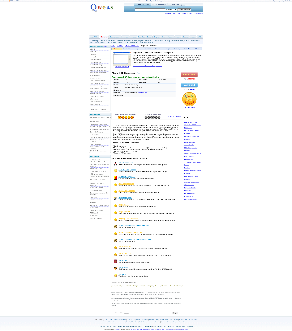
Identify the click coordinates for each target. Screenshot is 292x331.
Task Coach (93, 202)
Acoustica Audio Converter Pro (99, 129)
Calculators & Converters (114, 41)
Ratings (167, 49)
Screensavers (198, 14)
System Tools (183, 319)
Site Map (102, 326)
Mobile (184, 14)
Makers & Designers (142, 319)
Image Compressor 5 (127, 191)
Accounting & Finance (97, 41)
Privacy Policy (184, 329)
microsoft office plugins (97, 96)
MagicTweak (123, 267)
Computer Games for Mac (180, 322)
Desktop (125, 37)
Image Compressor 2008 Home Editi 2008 (135, 239)
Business (120, 46)
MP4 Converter (94, 121)
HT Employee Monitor (97, 174)
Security (178, 37)
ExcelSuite (93, 197)
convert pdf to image (96, 65)
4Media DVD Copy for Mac (98, 124)
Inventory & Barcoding (162, 41)
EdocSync (187, 133)
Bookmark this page (158, 0)
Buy (137, 49)
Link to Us (139, 329)
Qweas (117, 329)
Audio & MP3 (130, 319)
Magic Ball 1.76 (124, 253)
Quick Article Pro (95, 159)
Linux (178, 14)
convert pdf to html (95, 62)
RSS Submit (94, 213)
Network (170, 37)
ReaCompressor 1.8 (126, 184)
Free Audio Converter (96, 210)
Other (108, 42)
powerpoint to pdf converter (98, 73)
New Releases (158, 326)
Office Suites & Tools (97, 42)
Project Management (131, 42)
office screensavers (96, 101)
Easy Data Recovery (96, 132)
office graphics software (97, 80)
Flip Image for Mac (189, 193)
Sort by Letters (111, 326)
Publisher (187, 49)
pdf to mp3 (179, 286)
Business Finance (155, 322)
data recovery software (97, 91)
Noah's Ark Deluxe (96, 144)
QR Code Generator (96, 190)
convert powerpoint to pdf (98, 67)
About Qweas (3, 0)
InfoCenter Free (188, 159)
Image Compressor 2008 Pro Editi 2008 (134, 225)
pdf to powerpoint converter (98, 70)
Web (199, 37)
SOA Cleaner (94, 208)
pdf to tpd (172, 286)
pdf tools (92, 49)
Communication (115, 37)
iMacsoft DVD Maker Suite (191, 182)
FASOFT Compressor (127, 170)
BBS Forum (18, 0)
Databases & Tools (130, 41)
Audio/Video (94, 37)
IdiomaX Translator (189, 142)
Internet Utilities (163, 319)
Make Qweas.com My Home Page (145, 0)
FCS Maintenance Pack (190, 122)
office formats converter (97, 83)
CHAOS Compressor (127, 177)
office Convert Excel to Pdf (98, 162)
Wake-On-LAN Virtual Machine (99, 205)
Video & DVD (108, 319)
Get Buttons (133, 329)
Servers (185, 37)
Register (275, 0)
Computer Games (166, 322)
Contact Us (153, 329)
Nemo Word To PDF (96, 169)
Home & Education (110, 322)
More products (142, 93)
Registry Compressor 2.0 (128, 219)
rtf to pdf (128, 286)
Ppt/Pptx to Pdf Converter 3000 (99, 176)
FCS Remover (188, 127)
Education (141, 37)
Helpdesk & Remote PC (146, 41)
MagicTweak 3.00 (125, 246)
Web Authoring (174, 319)
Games (190, 14)
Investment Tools (177, 41)
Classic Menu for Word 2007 (99, 171)
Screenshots (147, 49)
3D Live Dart (94, 215)
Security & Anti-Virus (131, 322)
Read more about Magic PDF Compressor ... (147, 66)
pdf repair (150, 286)
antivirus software (95, 94)
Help (283, 0)
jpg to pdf (114, 286)
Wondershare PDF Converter (192, 125)
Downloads (127, 49)
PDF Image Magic (125, 198)
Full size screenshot (122, 67)
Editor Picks (148, 326)
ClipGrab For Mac (189, 185)
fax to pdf (93, 52)
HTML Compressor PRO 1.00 (130, 232)
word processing (95, 75)
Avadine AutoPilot (189, 145)
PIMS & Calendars (117, 42)
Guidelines (177, 329)
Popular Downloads (136, 326)
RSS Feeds (12, 0)
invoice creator (94, 107)
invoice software (95, 104)
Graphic (156, 37)
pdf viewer (93, 54)
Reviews (157, 49)
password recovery (96, 86)
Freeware (171, 326)
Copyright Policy (170, 329)
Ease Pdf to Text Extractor (191, 130)
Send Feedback (288, 0)
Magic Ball (123, 260)
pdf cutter (164, 286)
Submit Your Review (174, 116)
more (105, 46)
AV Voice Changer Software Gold (100, 127)
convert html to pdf (95, 59)
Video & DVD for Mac (120, 319)
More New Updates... (96, 218)
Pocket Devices (143, 322)
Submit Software (123, 326)
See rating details (189, 107)
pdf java (121, 286)
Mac (174, 14)
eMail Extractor (94, 134)
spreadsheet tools (95, 78)
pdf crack (157, 286)
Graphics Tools (153, 319)
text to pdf (93, 57)
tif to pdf (142, 286)
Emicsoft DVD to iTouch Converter (100, 137)
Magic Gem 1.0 (124, 212)
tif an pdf (135, 286)
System (193, 37)
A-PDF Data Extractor (96, 188)
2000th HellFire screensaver (99, 151)
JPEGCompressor (126, 163)
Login (279, 0)
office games (94, 99)
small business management (99, 88)
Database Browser (96, 200)
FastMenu (187, 167)
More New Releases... (190, 199)
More (197, 49)
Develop (133, 37)
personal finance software (98, 109)
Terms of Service (161, 329)
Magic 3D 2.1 (124, 205)
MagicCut (122, 274)
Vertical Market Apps (146, 42)
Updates (178, 326)
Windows (168, 14)
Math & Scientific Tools (192, 41)
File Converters (193, 319)
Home (163, 37)
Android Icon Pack (189, 196)
